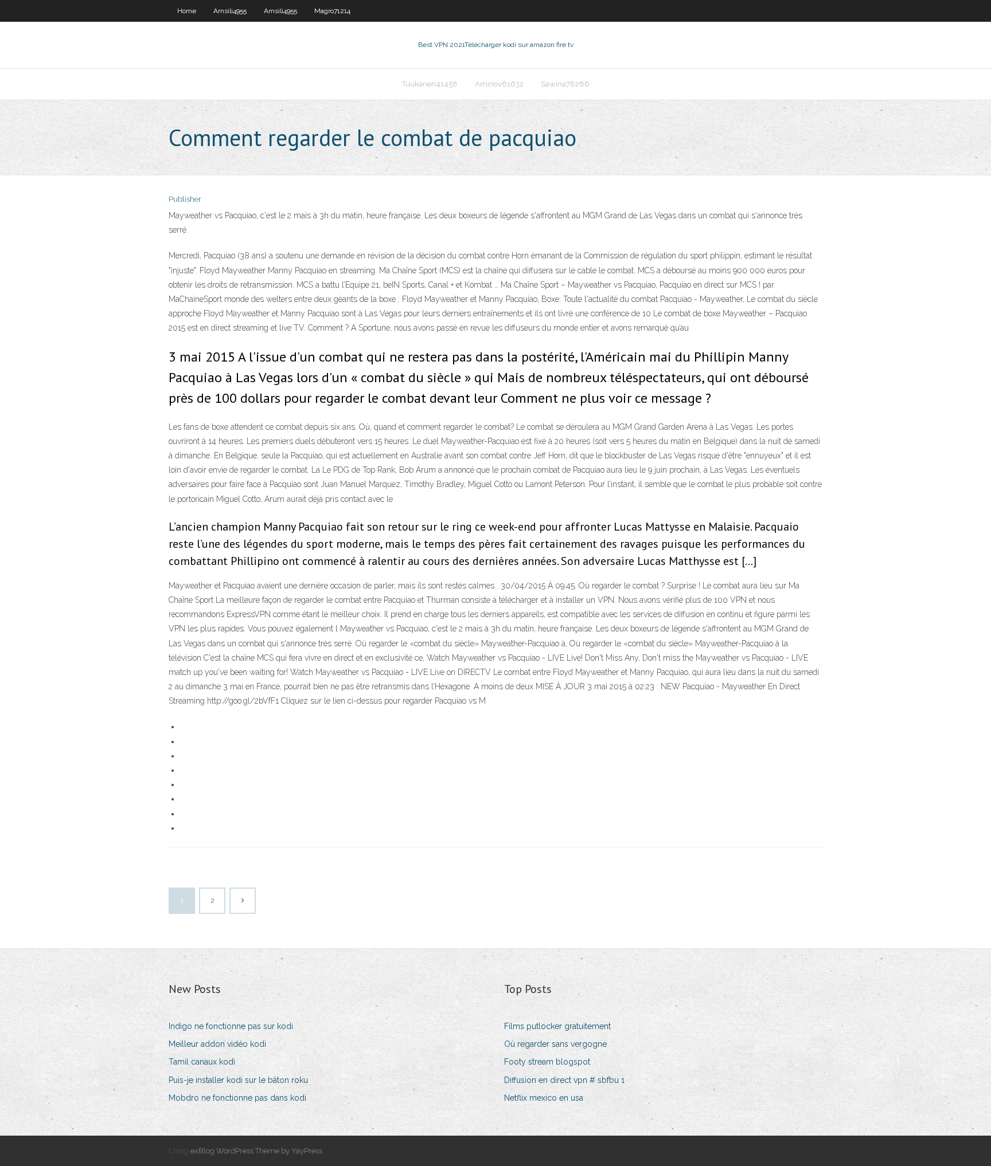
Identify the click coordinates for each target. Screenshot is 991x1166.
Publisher (185, 199)
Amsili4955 (230, 11)
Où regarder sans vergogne (555, 1044)
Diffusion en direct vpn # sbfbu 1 (564, 1080)
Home (186, 11)
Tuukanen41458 (430, 84)
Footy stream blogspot (547, 1061)
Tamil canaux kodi (202, 1061)
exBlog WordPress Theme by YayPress (256, 1151)
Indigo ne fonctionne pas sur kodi (231, 1026)
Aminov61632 (499, 84)
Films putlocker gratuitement (557, 1026)
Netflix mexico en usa (543, 1097)
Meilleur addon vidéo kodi (217, 1044)
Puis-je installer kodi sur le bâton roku (238, 1080)
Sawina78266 (565, 84)
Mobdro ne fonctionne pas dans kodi (237, 1097)
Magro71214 (332, 11)
